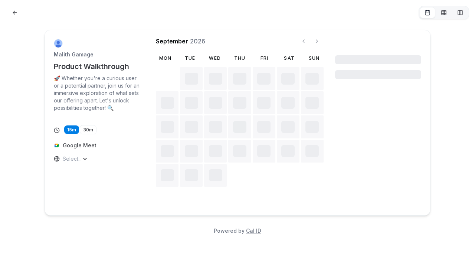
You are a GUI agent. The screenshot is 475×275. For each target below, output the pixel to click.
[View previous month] (303, 41)
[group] (444, 12)
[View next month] (317, 41)
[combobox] (63, 158)
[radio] (427, 12)
